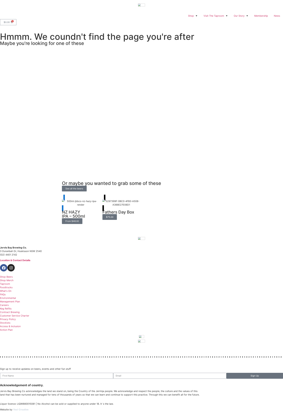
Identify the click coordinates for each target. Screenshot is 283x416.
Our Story (239, 15)
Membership (261, 15)
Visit (11, 155)
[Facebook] (3, 267)
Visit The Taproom (214, 15)
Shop (191, 15)
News (277, 15)
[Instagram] (11, 267)
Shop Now (14, 73)
